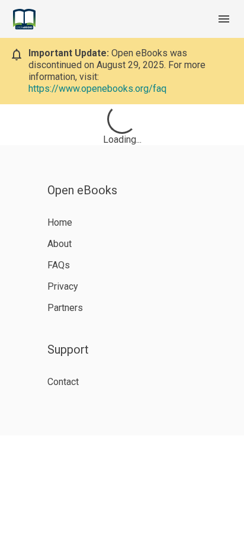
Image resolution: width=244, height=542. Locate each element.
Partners (65, 307)
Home (59, 222)
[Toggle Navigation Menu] (224, 19)
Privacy (62, 286)
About (59, 243)
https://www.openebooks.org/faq (97, 88)
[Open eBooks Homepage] (24, 19)
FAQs (58, 265)
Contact (63, 381)
